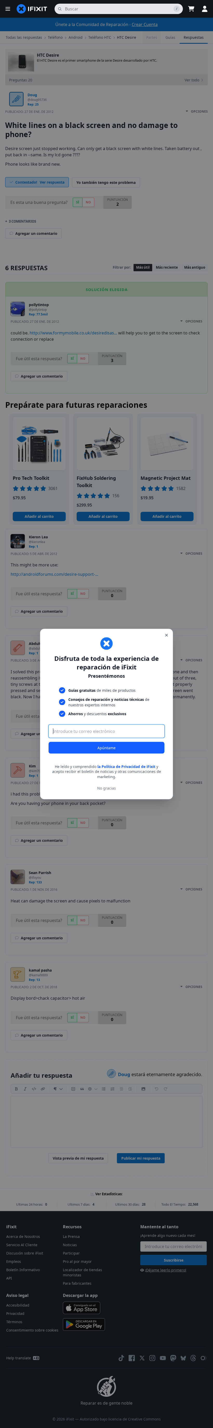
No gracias (106, 788)
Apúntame (106, 747)
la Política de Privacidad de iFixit (126, 766)
